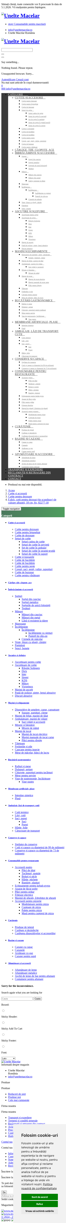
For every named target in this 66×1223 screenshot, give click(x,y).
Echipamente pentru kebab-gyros (33, 396)
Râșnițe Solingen (34, 221)
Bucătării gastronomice (35, 300)
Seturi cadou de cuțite (35, 113)
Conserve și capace (31, 358)
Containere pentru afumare (30, 467)
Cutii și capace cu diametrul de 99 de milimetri (38, 365)
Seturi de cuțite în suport (36, 126)
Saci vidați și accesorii (36, 267)
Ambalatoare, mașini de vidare (33, 264)
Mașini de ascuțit (27, 242)
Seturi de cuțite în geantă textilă (39, 122)
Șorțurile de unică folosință (37, 165)
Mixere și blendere (29, 270)
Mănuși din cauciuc (35, 175)
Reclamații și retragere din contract (26, 1123)
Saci (29, 347)
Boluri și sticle (33, 387)
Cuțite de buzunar (28, 144)
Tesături (31, 169)
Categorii (18, 94)
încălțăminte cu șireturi (43, 193)
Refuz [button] (39, 1204)
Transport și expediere (25, 469)
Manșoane (25, 184)
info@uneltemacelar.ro (20, 29)
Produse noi (14, 1097)
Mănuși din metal (34, 178)
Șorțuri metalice (33, 162)
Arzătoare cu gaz (27, 448)
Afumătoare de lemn (28, 457)
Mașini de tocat (28, 276)
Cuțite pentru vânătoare (29, 147)
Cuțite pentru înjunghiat (30, 104)
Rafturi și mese (27, 304)
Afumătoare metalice (29, 461)
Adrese (12, 1162)
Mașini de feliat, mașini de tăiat (32, 261)
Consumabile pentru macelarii (27, 24)
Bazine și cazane (29, 438)
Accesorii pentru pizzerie (31, 411)
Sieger (30, 230)
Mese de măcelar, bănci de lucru (32, 298)
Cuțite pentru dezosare (29, 101)
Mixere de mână (33, 273)
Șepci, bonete (26, 209)
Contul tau (7, 1141)
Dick (30, 224)
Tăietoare (25, 288)
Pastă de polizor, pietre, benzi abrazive (35, 245)
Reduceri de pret (17, 1094)
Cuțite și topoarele (28, 129)
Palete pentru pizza (34, 421)
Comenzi (13, 1156)
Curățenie (24, 426)
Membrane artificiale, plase (38, 322)
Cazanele (25, 445)
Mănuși (25, 172)
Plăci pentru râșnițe (34, 285)
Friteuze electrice (27, 405)
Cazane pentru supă (28, 451)
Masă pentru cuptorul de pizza (38, 424)
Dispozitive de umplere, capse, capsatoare (37, 255)
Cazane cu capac (27, 442)
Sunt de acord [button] (40, 1197)
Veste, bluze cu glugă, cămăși (32, 202)
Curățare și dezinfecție (29, 433)
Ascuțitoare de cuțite (29, 218)
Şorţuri (25, 156)
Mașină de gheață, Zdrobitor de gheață (35, 408)
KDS (30, 233)
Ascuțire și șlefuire (31, 211)
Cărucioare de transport (29, 356)
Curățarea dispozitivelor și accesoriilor (35, 436)
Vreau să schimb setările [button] (39, 1211)
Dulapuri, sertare (27, 307)
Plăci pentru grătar (28, 402)
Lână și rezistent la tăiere (36, 181)
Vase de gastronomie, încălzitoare (34, 316)
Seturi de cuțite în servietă (37, 116)
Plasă (23, 328)
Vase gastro (32, 319)
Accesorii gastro (28, 378)
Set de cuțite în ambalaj (36, 119)
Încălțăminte (27, 187)
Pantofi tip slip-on (41, 196)
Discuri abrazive (27, 248)
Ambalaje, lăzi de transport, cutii (23, 805)
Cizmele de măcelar (35, 199)
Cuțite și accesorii (30, 97)
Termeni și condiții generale (23, 1120)
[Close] (2, 57)
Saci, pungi (26, 344)
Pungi (30, 350)
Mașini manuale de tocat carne (38, 282)
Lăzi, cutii (25, 341)
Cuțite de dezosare (28, 107)
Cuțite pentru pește (28, 138)
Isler (29, 227)
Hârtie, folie (26, 353)
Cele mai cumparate (18, 1100)
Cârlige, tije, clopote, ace (34, 149)
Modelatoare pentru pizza (36, 414)
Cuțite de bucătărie (28, 132)
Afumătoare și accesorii (35, 454)
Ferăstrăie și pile (27, 292)
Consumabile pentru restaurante (30, 373)
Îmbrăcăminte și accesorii (36, 152)
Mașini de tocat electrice (36, 279)
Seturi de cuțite (28, 110)
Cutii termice (26, 338)
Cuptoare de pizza (34, 418)
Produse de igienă (28, 430)
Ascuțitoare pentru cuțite (30, 215)
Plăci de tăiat (32, 381)
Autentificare (8, 79)
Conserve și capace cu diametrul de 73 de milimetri (39, 368)
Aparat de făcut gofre (29, 399)
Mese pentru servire (28, 313)
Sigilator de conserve (29, 362)
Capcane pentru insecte (29, 295)
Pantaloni (25, 205)
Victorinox (32, 239)
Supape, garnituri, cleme (36, 258)
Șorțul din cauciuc (34, 159)
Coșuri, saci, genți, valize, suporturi (34, 141)
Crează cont (22, 79)
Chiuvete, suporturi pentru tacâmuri (34, 310)
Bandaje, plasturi (34, 393)
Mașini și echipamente (32, 251)
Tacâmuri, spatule (34, 384)
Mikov (30, 236)
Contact (14, 478)
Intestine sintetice (28, 325)
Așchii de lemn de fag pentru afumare (34, 464)
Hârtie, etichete (33, 390)
